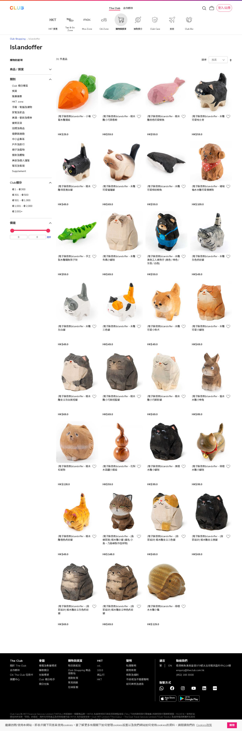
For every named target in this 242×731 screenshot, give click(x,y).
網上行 (101, 675)
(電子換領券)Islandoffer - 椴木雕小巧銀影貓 (163, 398)
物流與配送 (74, 665)
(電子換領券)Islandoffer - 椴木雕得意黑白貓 (74, 188)
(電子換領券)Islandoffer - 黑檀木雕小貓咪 (163, 468)
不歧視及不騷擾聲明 (137, 679)
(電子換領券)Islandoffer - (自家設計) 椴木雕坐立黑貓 (207, 538)
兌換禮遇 (44, 675)
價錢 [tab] (13, 223)
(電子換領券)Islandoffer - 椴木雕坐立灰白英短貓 (74, 398)
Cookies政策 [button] (204, 725)
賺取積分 (44, 670)
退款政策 (73, 678)
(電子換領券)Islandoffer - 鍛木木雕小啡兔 (208, 398)
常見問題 (73, 682)
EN (170, 665)
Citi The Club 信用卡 (21, 675)
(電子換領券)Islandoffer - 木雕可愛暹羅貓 (119, 188)
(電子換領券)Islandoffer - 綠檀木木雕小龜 (163, 608)
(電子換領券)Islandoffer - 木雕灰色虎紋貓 (208, 258)
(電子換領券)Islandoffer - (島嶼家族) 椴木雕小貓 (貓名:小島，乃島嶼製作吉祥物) (118, 540)
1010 (100, 670)
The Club (114, 8)
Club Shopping (18, 38)
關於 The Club (18, 665)
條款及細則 (132, 675)
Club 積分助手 (47, 679)
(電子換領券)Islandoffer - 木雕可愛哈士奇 (208, 118)
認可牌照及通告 (135, 684)
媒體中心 (15, 679)
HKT (99, 679)
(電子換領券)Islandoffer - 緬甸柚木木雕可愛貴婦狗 (208, 188)
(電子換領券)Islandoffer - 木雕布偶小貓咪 (119, 258)
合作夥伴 (128, 8)
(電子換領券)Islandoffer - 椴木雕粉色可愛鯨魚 (163, 118)
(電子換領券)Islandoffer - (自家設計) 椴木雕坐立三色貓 (162, 538)
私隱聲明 (131, 665)
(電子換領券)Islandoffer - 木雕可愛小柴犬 (163, 328)
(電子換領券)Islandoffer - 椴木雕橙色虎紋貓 (74, 538)
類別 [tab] (13, 79)
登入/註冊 (224, 8)
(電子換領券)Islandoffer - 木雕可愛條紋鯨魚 (163, 188)
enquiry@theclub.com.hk (190, 670)
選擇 (49, 237)
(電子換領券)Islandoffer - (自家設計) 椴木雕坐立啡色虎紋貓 (118, 610)
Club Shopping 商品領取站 (79, 672)
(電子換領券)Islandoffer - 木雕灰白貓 (74, 328)
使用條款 (131, 670)
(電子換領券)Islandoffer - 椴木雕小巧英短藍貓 (119, 398)
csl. (99, 665)
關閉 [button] (231, 725)
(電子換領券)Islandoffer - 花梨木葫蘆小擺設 (119, 468)
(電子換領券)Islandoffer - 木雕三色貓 (119, 328)
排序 (204, 60)
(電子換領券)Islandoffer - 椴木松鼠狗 (74, 468)
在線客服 (73, 687)
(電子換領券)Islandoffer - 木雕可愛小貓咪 (208, 328)
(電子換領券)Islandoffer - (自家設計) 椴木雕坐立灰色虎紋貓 (73, 610)
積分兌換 (44, 684)
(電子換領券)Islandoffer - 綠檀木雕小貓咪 (208, 468)
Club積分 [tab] (16, 183)
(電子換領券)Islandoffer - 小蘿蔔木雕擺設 (74, 118)
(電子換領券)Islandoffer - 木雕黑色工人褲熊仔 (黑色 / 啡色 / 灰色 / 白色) (163, 260)
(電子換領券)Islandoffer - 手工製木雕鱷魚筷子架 (74, 258)
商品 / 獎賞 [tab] (17, 69)
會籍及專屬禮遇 (48, 665)
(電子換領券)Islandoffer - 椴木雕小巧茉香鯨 (119, 118)
